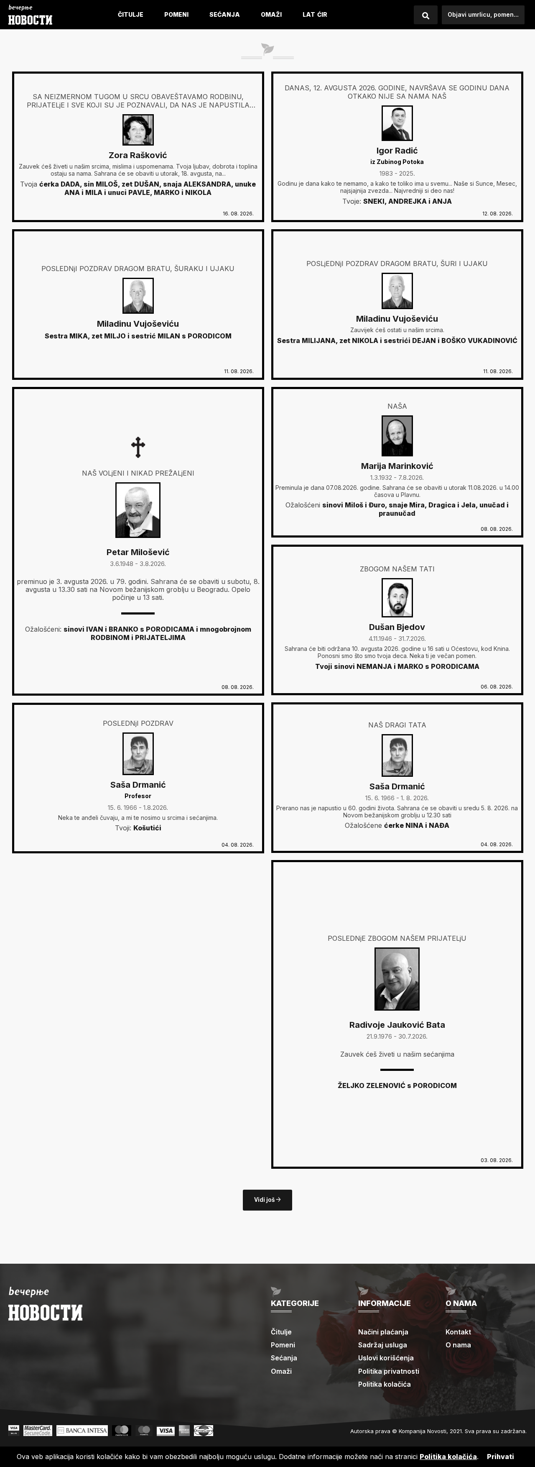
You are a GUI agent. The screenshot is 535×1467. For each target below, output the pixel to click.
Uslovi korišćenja (386, 1358)
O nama (458, 1345)
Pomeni (176, 14)
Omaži (271, 14)
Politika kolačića (384, 1384)
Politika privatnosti (388, 1371)
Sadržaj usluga (382, 1345)
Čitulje (130, 14)
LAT (309, 14)
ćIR (322, 14)
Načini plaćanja (383, 1332)
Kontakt (458, 1332)
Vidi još (265, 1199)
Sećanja (224, 14)
